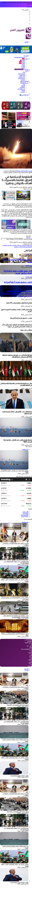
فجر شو (21, 69)
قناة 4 (23, 66)
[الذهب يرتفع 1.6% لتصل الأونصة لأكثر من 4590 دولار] (14, 632)
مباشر (25, 58)
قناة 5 (23, 68)
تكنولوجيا (22, 87)
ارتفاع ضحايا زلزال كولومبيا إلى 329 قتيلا (17, 705)
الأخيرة (26, 670)
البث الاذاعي (24, 95)
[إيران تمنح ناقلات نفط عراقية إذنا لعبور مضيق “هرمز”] (14, 738)
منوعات (22, 92)
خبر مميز (28, 237)
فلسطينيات (21, 78)
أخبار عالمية (22, 77)
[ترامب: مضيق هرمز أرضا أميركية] (14, 774)
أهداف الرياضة (24, 81)
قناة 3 (23, 64)
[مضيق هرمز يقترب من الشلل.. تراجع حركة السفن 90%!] (16, 436)
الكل (23, 72)
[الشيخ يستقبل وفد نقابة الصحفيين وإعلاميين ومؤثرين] (14, 685)
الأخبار (26, 71)
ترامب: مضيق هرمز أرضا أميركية (18, 282)
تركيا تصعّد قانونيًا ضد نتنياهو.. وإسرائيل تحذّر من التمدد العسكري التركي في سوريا (17, 293)
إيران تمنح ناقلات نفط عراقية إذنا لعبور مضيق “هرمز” (18, 272)
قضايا (23, 90)
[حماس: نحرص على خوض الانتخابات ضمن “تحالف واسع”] (14, 578)
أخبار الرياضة (21, 74)
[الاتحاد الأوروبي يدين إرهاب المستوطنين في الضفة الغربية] (14, 560)
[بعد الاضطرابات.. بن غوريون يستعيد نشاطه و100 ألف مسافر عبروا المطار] (16, 351)
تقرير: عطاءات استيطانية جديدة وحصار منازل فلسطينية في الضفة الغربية (15, 616)
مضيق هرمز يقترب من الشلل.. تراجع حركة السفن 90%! (17, 441)
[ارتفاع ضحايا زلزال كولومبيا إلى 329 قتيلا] (14, 703)
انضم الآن (29, 6)
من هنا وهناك (24, 83)
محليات (23, 80)
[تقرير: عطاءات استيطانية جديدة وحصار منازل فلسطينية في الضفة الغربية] (14, 614)
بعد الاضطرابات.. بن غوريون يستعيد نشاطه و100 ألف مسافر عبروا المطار (17, 356)
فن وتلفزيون (21, 89)
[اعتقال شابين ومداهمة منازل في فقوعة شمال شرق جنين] (14, 596)
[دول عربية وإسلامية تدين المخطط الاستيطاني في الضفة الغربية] (16, 380)
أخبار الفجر (22, 75)
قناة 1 (22, 60)
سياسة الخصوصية (19, 57)
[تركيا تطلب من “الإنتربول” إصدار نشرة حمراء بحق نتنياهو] (16, 408)
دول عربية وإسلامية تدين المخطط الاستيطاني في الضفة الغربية (16, 384)
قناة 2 (22, 63)
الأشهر (26, 669)
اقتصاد (23, 86)
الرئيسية (26, 55)
